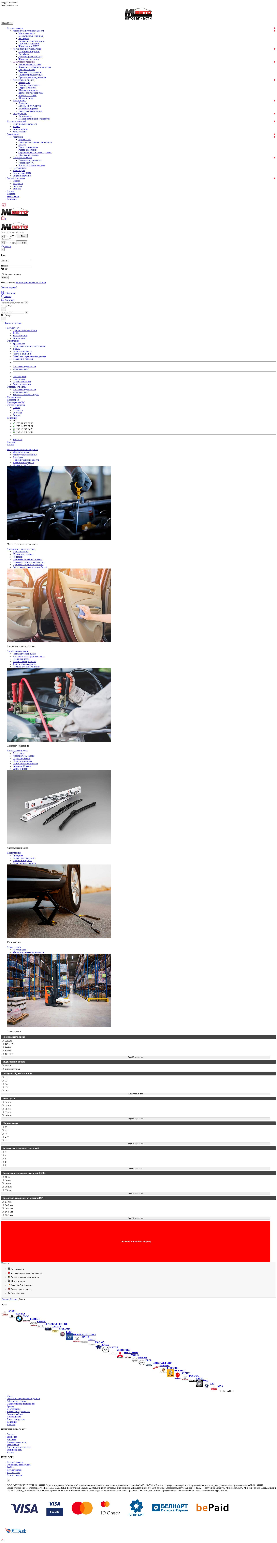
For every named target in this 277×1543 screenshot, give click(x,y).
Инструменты (19, 100)
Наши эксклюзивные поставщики (35, 142)
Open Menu (7, 23)
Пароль (4, 265)
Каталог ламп (19, 131)
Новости (11, 194)
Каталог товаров (15, 28)
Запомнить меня (13, 274)
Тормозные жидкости (29, 43)
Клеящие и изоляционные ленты (34, 67)
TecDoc (16, 126)
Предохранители (26, 69)
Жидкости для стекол (28, 59)
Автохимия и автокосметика (27, 49)
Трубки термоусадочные (30, 74)
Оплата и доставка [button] (16, 405)
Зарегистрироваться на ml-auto (31, 282)
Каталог (14, 1299)
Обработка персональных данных (35, 152)
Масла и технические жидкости (28, 30)
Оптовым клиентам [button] (16, 387)
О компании (13, 134)
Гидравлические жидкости (31, 41)
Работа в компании (27, 150)
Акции (10, 191)
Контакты (12, 199)
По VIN (12, 236)
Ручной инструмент (28, 108)
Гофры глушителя (27, 87)
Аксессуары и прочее (23, 80)
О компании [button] (13, 341)
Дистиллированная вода (30, 56)
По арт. (12, 242)
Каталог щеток (20, 129)
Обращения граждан (28, 155)
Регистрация (13, 196)
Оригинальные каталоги (25, 124)
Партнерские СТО (22, 173)
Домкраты (23, 103)
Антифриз (23, 38)
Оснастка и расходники (30, 111)
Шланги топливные (28, 90)
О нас (10, 1396)
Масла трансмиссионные (30, 36)
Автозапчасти (25, 116)
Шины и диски (25, 98)
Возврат (17, 188)
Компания (18, 137)
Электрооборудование (24, 62)
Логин (4, 260)
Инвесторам (19, 170)
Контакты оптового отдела (31, 165)
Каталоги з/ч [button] (13, 328)
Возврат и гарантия (16, 1442)
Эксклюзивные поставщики (21, 1403)
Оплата (16, 181)
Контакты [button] (12, 418)
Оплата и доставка (16, 178)
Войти (5, 277)
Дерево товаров (14, 1475)
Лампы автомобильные (29, 64)
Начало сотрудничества (30, 160)
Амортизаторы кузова (29, 85)
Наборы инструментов (29, 106)
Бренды (22, 144)
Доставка (17, 186)
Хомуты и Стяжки (27, 95)
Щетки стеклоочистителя (30, 93)
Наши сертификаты (28, 147)
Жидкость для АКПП (28, 46)
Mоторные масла (26, 33)
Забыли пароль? (9, 287)
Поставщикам (19, 168)
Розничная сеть (14, 1450)
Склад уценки (20, 113)
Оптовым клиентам (22, 157)
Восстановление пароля (18, 1447)
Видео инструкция (22, 175)
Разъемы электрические (30, 72)
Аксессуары (24, 82)
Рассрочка (18, 183)
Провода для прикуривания (32, 77)
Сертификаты (13, 1409)
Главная (5, 1299)
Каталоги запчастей (16, 121)
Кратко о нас (24, 139)
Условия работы (26, 163)
